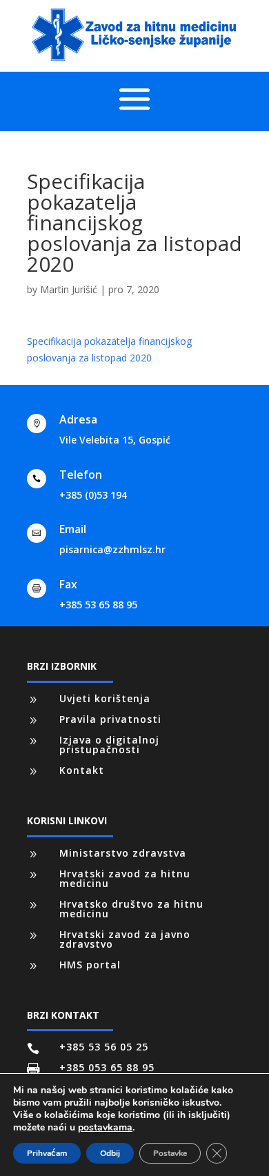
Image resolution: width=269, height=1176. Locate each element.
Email (72, 529)
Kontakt (81, 770)
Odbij (110, 1153)
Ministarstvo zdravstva (122, 852)
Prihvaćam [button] (47, 1153)
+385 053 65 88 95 (107, 1067)
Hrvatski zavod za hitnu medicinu (124, 878)
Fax (68, 584)
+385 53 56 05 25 (103, 1046)
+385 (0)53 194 (93, 494)
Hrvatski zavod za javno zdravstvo (124, 939)
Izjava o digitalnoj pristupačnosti (109, 744)
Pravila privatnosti (110, 719)
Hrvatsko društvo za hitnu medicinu (131, 908)
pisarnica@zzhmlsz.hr (112, 549)
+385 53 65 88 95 (98, 604)
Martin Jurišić (68, 289)
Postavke (170, 1153)
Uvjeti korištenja (104, 698)
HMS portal (90, 964)
